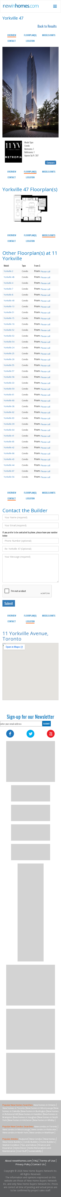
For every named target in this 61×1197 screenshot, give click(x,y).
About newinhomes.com (18, 1160)
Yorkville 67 (9, 471)
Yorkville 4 (8, 283)
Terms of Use (47, 1160)
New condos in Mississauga (16, 1129)
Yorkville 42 (9, 447)
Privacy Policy (23, 1164)
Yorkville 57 (9, 371)
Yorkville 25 (9, 353)
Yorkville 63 (9, 418)
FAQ (35, 1160)
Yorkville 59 (9, 388)
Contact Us (38, 1164)
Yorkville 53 (9, 335)
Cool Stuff (22, 1150)
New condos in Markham (42, 1132)
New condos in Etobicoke (44, 1129)
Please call (45, 271)
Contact (11, 40)
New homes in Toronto (14, 1108)
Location (30, 40)
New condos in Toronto (45, 1126)
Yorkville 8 (8, 294)
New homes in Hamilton (30, 1114)
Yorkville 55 (9, 365)
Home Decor (20, 1147)
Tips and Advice (29, 1144)
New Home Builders (12, 1141)
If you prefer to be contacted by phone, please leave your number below (30, 534)
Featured (23, 1138)
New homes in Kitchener (20, 1120)
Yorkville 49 (9, 300)
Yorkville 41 (9, 435)
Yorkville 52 (9, 330)
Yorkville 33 (9, 382)
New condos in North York (15, 1132)
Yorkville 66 (9, 453)
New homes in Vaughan (25, 1117)
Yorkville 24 (9, 347)
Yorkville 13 (9, 306)
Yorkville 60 (9, 400)
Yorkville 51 (9, 312)
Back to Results (47, 26)
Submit (8, 603)
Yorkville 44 (9, 465)
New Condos (36, 1138)
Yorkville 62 (9, 412)
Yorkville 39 (9, 424)
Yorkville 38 (9, 406)
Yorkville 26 (9, 359)
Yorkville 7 (8, 288)
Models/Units (48, 35)
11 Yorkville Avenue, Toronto (25, 636)
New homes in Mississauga (39, 1108)
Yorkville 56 (9, 477)
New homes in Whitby (43, 1120)
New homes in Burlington (33, 1111)
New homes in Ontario (45, 1104)
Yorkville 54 (9, 341)
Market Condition (11, 1144)
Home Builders (47, 1141)
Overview (11, 35)
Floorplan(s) (30, 35)
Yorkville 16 (9, 324)
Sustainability (35, 1150)
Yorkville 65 (9, 441)
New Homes (50, 1138)
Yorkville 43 (9, 459)
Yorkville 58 (9, 377)
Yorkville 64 (9, 429)
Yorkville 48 (9, 277)
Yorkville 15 (9, 318)
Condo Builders (31, 1141)
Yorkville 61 (9, 394)
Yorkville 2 (8, 271)
